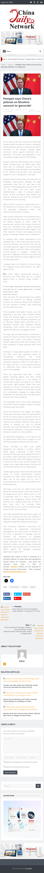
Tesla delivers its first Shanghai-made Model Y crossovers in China (26, 610)
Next (27, 625)
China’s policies (14, 587)
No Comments (7, 111)
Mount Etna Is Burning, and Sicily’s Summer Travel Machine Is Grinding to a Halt (20, 700)
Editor (12, 109)
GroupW (28, 868)
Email (39, 111)
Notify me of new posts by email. (17, 767)
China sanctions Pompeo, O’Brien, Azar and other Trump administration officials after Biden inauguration (17, 630)
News (32, 109)
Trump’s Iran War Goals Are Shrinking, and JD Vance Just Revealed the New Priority (20, 686)
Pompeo (24, 587)
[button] (22, 279)
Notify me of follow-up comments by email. (21, 762)
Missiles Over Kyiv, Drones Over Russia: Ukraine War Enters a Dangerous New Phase (21, 714)
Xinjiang (32, 587)
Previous (18, 607)
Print (32, 111)
